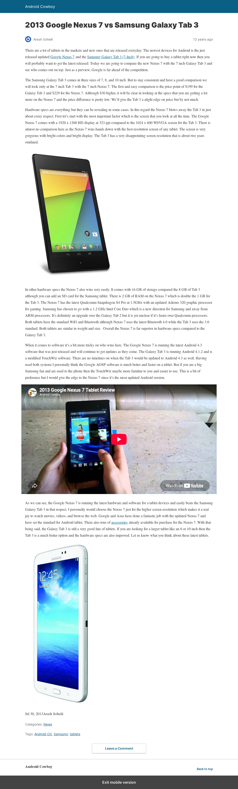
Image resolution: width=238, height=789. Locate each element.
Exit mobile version (119, 782)
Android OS (43, 734)
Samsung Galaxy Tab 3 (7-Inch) (110, 56)
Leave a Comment (119, 748)
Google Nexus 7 (62, 56)
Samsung (61, 734)
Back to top (205, 769)
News (47, 724)
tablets (75, 734)
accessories (119, 522)
